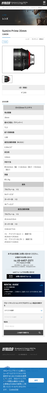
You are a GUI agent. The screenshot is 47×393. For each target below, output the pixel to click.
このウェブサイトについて (8, 354)
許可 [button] (36, 380)
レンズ (27, 7)
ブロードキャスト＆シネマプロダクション (12, 7)
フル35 (5, 42)
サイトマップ (33, 354)
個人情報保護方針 (22, 354)
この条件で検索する (23, 333)
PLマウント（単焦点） (37, 7)
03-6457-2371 (25, 260)
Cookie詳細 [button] (13, 389)
